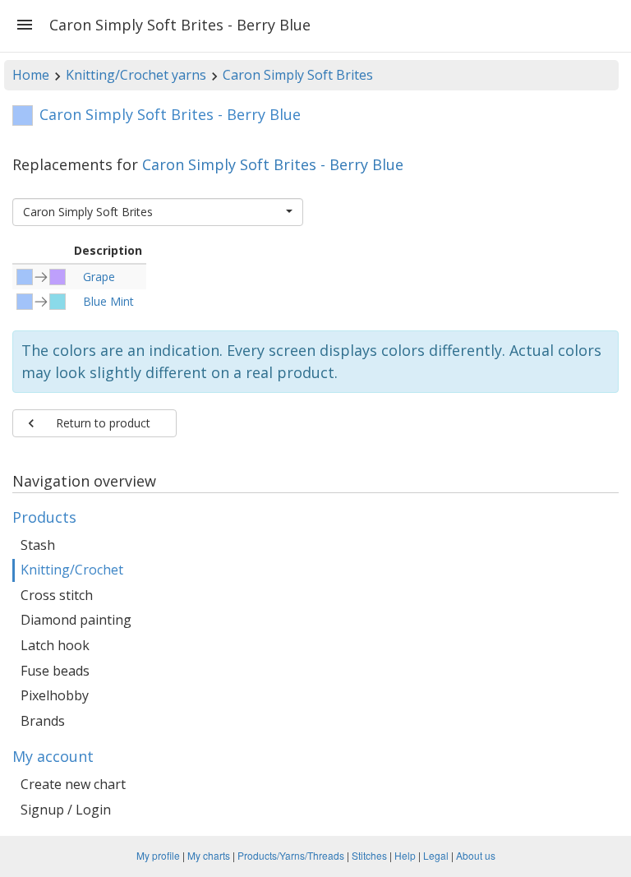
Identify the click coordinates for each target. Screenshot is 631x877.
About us (475, 855)
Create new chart (73, 784)
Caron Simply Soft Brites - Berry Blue (272, 164)
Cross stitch (57, 595)
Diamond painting (76, 620)
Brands (43, 721)
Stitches (369, 855)
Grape (99, 276)
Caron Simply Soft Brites (298, 75)
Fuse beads (55, 671)
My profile (158, 855)
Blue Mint (108, 301)
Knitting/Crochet (72, 570)
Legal (436, 855)
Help (405, 855)
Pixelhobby (55, 695)
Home (30, 75)
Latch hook (55, 645)
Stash (38, 545)
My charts (208, 855)
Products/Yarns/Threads (290, 855)
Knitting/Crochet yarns (136, 75)
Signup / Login (66, 810)
